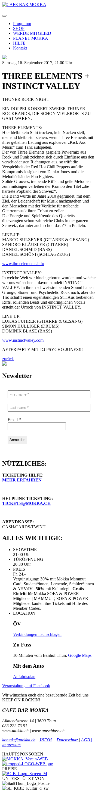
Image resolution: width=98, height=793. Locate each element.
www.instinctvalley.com (23, 340)
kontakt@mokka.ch (18, 740)
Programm (22, 23)
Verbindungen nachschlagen (37, 634)
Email (14, 419)
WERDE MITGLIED (32, 33)
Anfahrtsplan (24, 676)
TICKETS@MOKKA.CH (26, 503)
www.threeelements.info (23, 263)
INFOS (45, 740)
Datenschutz (68, 740)
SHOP (18, 28)
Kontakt (20, 48)
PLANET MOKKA (30, 38)
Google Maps (79, 655)
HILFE (19, 43)
